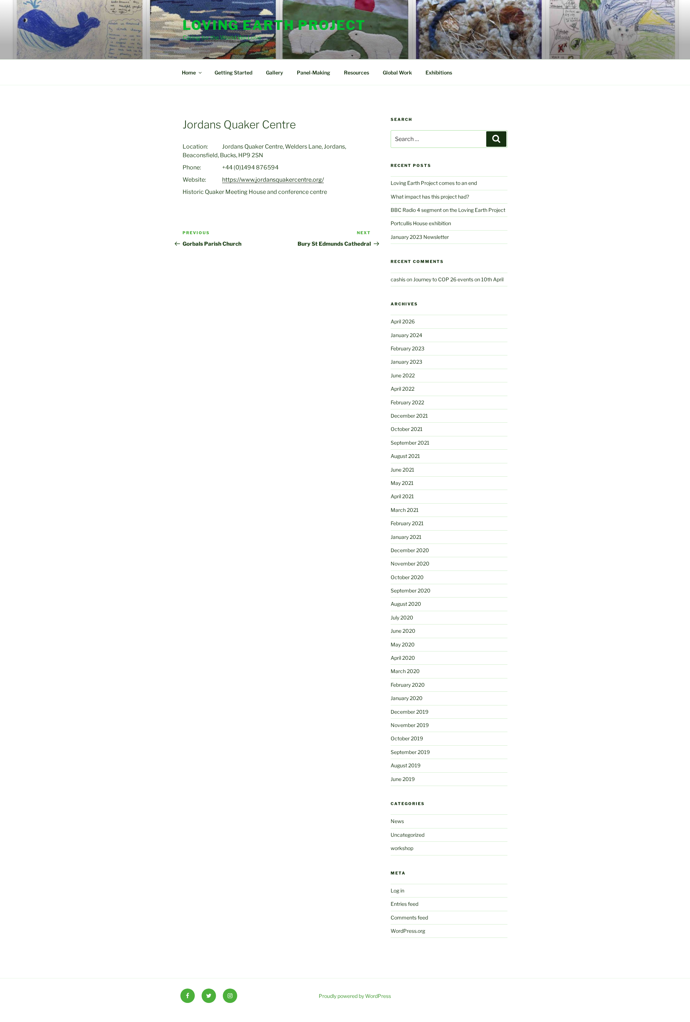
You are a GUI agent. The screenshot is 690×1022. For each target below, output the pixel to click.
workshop (402, 848)
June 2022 (403, 375)
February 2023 (407, 348)
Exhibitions (439, 72)
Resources (356, 72)
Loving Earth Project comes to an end (434, 183)
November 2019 (410, 725)
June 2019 (403, 779)
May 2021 (402, 483)
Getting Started (233, 72)
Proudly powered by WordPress (355, 996)
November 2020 (410, 563)
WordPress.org (408, 931)
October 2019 (407, 738)
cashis (398, 279)
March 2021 (405, 510)
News (397, 821)
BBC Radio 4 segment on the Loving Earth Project (448, 210)
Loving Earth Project (274, 25)
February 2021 (407, 523)
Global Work (397, 72)
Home (189, 72)
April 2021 (402, 496)
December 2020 (410, 550)
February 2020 (408, 685)
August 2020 (406, 604)
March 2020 (405, 671)
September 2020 (411, 590)
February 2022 (407, 402)
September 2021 (410, 443)
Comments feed (409, 917)
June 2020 (403, 631)
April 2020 (403, 658)
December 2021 (409, 416)
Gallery (274, 72)
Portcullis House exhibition (421, 223)
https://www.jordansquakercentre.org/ (273, 179)
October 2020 (407, 577)
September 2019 (410, 752)
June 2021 (402, 470)
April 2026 (403, 321)
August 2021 (405, 456)
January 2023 (406, 362)
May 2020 (403, 644)
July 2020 (402, 617)
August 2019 (405, 765)
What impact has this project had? (430, 197)
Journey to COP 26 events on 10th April (458, 279)
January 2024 (406, 335)
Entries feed (404, 904)
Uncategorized (407, 835)
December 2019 (409, 712)
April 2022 (402, 389)
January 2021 (406, 537)
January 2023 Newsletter (420, 237)
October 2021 (407, 429)
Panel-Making (313, 72)
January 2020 (407, 698)
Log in (397, 890)
